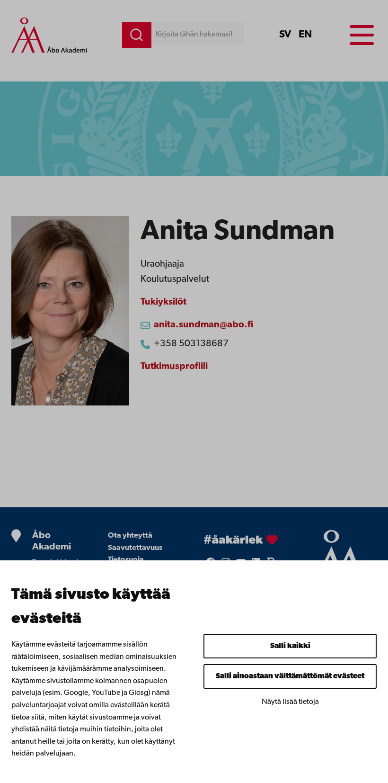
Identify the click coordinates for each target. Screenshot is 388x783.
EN (305, 35)
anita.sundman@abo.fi (203, 325)
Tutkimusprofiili (174, 366)
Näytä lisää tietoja (290, 702)
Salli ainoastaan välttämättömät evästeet (290, 676)
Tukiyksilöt (163, 302)
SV (285, 35)
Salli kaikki (290, 646)
